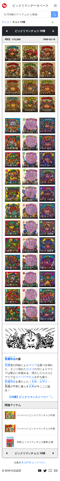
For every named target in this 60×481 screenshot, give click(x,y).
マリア (33, 365)
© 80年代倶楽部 (11, 470)
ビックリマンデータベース (30, 5)
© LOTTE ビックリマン (34, 462)
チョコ (5, 21)
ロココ (30, 369)
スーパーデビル (25, 377)
